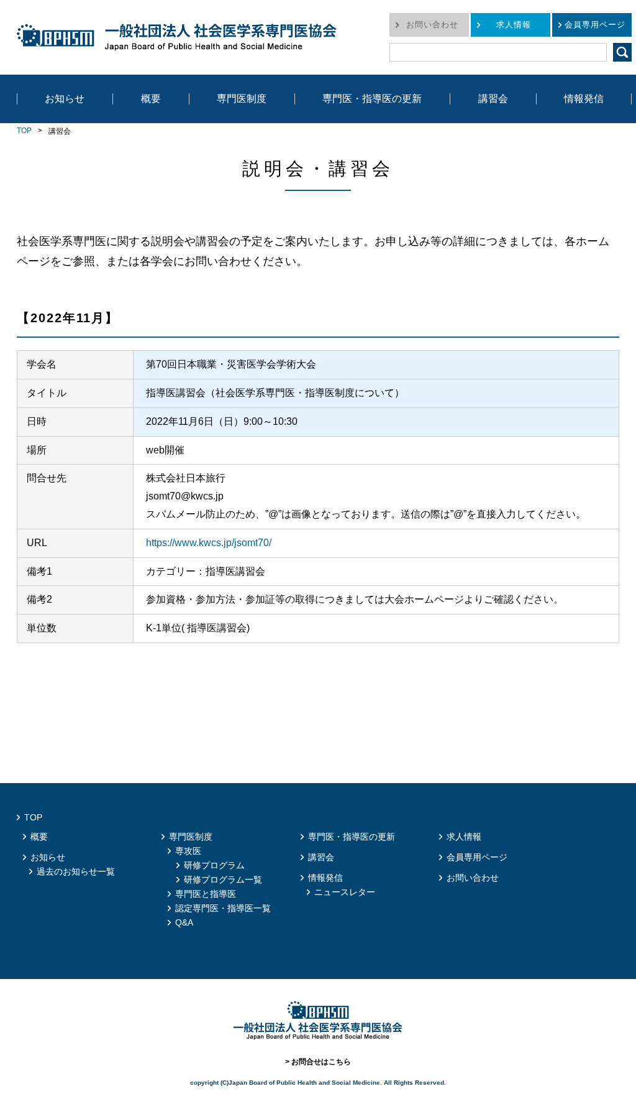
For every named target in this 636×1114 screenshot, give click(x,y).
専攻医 (188, 851)
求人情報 (513, 24)
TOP (24, 130)
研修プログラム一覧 (223, 879)
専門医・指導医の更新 (372, 98)
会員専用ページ (595, 24)
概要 (151, 98)
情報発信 (584, 98)
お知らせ (64, 98)
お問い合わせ (432, 24)
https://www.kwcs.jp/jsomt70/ (208, 542)
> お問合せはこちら (318, 1061)
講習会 (493, 98)
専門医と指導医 (205, 894)
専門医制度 (241, 98)
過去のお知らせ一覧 (76, 871)
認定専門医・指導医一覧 (223, 908)
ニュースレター (344, 892)
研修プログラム (214, 865)
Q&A (184, 922)
